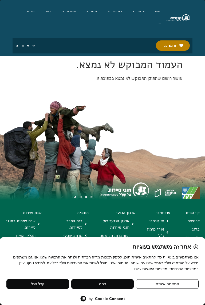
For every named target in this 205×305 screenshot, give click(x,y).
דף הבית (158, 11)
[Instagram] (23, 46)
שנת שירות (71, 11)
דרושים (49, 11)
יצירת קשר (30, 11)
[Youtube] (28, 46)
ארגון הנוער (117, 11)
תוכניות (94, 11)
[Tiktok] (17, 46)
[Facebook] (33, 46)
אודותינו (140, 11)
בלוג (159, 23)
